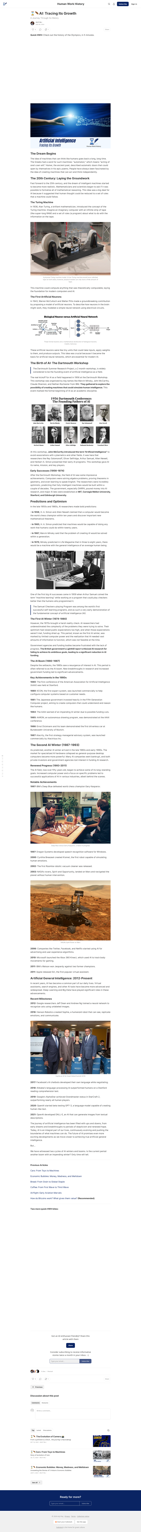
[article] (70, 1441)
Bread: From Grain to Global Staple (47, 1181)
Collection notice (83, 1516)
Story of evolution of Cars (40, 1455)
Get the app (81, 1522)
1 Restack (50, 1371)
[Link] (27, 153)
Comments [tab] (36, 1403)
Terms (73, 1516)
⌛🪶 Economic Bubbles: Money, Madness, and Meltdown (59, 1467)
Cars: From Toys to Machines (44, 1170)
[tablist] (39, 1403)
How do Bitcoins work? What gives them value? (53, 1198)
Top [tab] (33, 1430)
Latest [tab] (38, 1430)
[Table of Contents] (2, 766)
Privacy (67, 1516)
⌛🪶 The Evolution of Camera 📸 (47, 1436)
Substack (59, 1527)
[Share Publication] (114, 4)
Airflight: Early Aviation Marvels (46, 1193)
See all (35, 1482)
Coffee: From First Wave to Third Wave (49, 1187)
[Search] (109, 4)
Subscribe (123, 4)
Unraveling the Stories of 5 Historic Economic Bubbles (50, 1470)
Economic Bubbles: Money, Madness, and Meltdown (56, 1176)
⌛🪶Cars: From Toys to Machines (47, 1452)
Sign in (134, 4)
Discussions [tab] (47, 1430)
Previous (38, 1387)
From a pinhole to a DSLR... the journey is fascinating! (50, 1439)
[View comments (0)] (40, 29)
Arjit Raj (39, 22)
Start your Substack (64, 1522)
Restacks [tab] (45, 1403)
